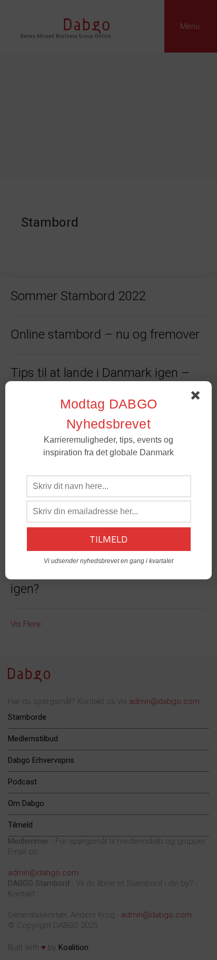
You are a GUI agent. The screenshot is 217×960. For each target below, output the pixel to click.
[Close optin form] (197, 397)
